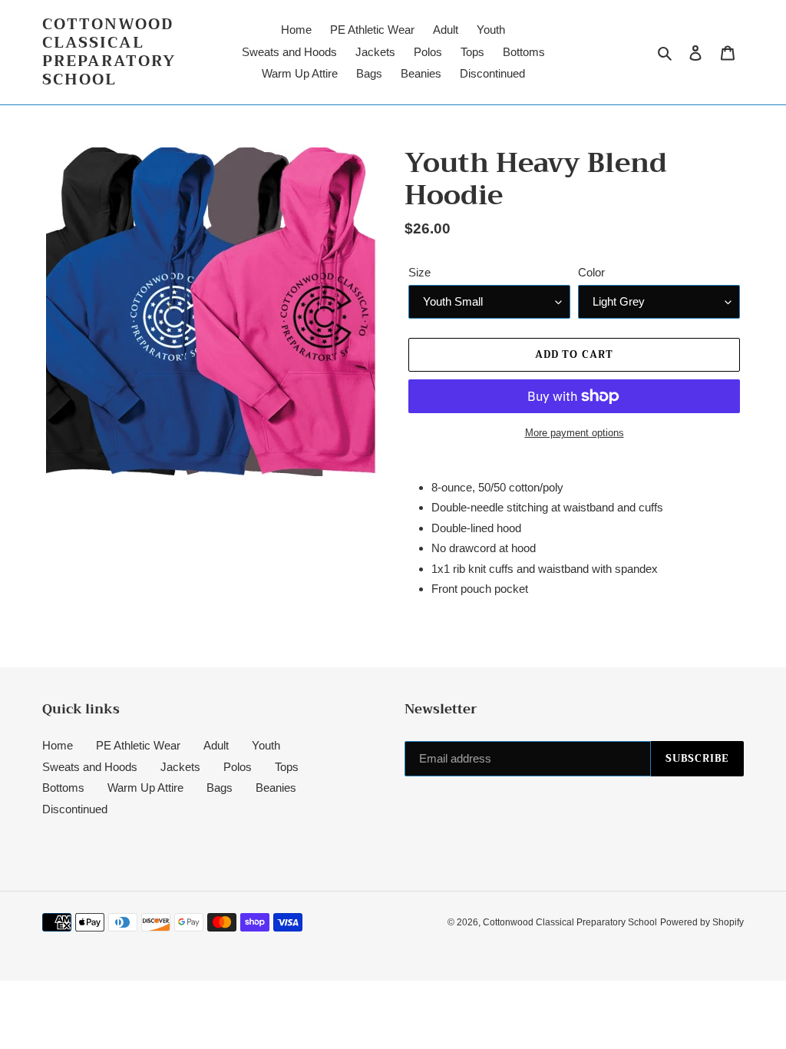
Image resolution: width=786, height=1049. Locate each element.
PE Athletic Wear (138, 745)
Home (57, 745)
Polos (237, 766)
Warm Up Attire (145, 787)
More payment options (574, 432)
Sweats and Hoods (89, 766)
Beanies (276, 787)
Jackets (180, 766)
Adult (216, 745)
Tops (287, 766)
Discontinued (74, 809)
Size (419, 272)
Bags (219, 787)
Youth (266, 745)
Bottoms (63, 787)
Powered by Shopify (702, 922)
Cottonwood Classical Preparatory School (109, 52)
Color (591, 272)
